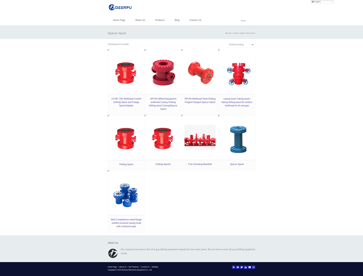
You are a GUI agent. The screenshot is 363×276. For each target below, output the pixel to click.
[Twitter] (241, 267)
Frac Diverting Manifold (200, 164)
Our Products (134, 267)
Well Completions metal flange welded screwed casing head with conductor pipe (126, 223)
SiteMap (155, 267)
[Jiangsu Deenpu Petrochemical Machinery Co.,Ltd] (120, 11)
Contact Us (195, 20)
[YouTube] (249, 267)
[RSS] (233, 267)
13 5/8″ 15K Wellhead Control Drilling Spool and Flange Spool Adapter (126, 102)
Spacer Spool (237, 164)
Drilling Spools (163, 164)
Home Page (119, 20)
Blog (177, 20)
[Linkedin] (245, 267)
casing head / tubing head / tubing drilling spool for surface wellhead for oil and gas (236, 102)
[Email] (237, 267)
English (317, 2)
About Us (140, 20)
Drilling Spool (126, 164)
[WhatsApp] (253, 267)
